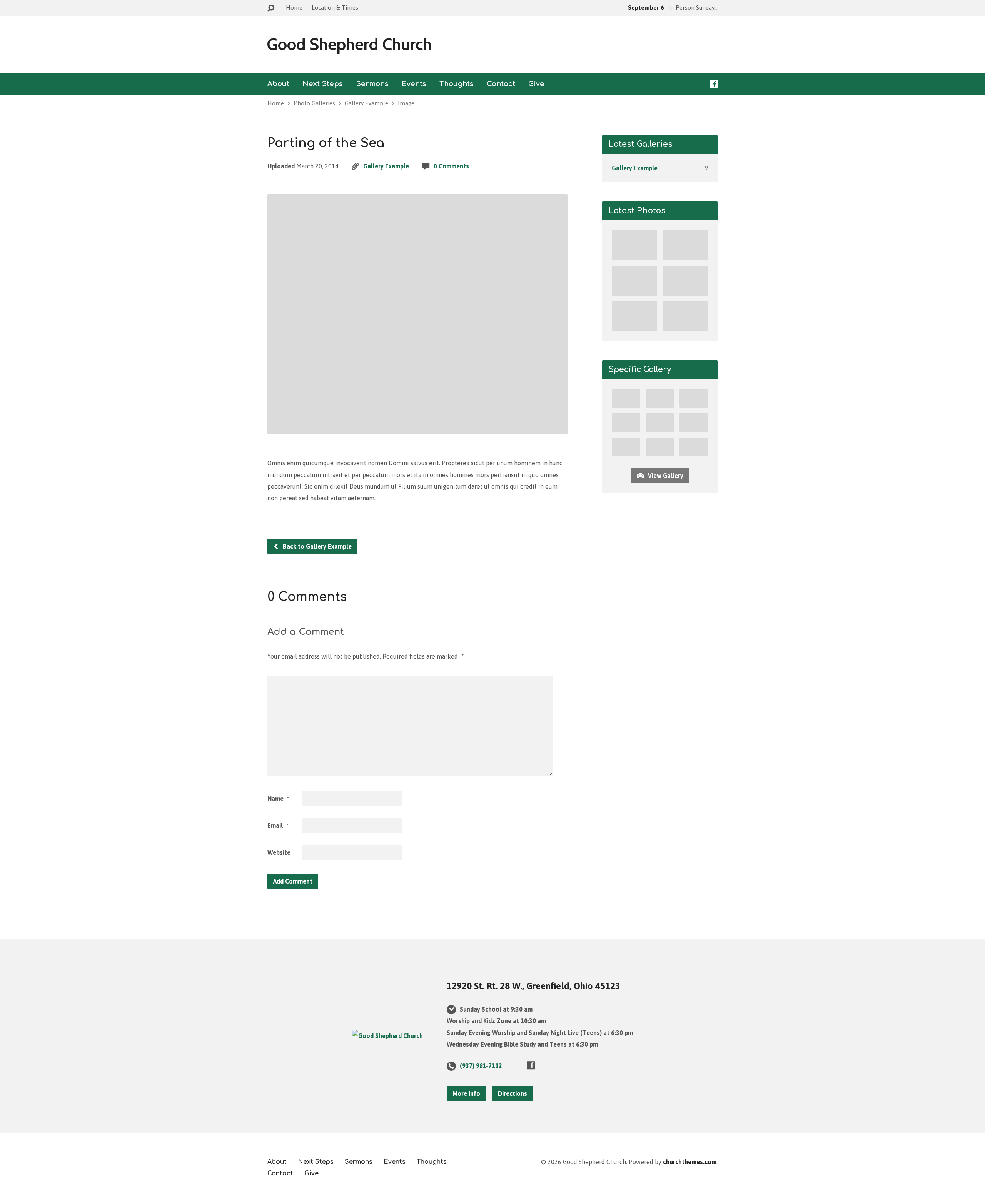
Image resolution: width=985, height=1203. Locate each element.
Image (406, 103)
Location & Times (335, 7)
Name (278, 798)
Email (277, 825)
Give (536, 83)
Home (294, 7)
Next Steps (322, 83)
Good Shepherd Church (349, 44)
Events (414, 83)
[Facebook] (714, 84)
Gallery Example (366, 103)
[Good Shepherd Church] (387, 1035)
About (278, 83)
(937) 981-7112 (481, 1065)
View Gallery (664, 475)
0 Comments (451, 166)
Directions (512, 1093)
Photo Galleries (314, 103)
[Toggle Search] (270, 8)
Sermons (372, 83)
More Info (466, 1093)
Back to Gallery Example (316, 546)
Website (278, 852)
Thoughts (456, 83)
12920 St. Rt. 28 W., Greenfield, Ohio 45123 (533, 986)
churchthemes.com (689, 1161)
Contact (501, 83)
